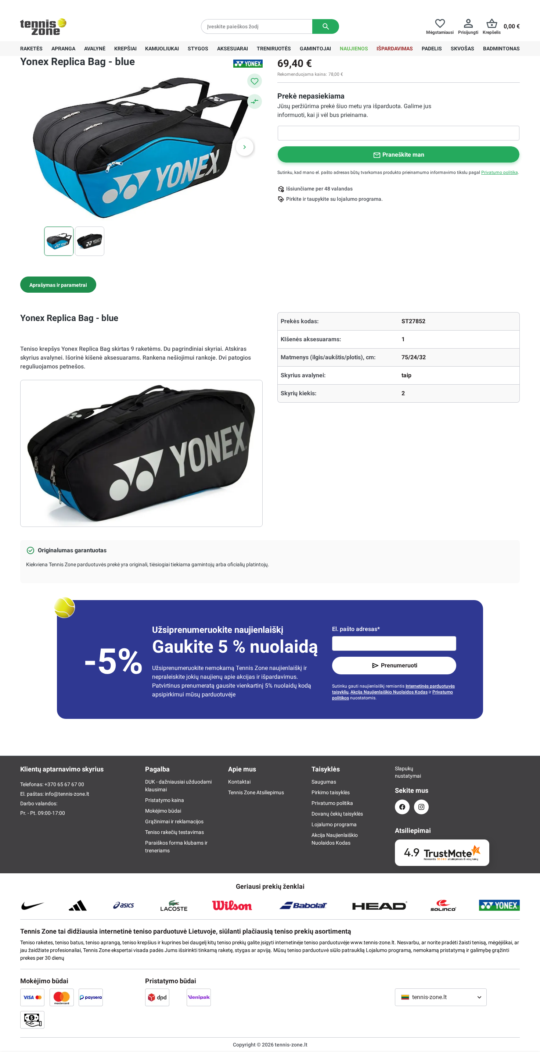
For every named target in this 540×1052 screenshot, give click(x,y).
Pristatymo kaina (164, 800)
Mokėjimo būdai (163, 811)
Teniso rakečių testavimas (174, 832)
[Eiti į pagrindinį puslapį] (43, 26)
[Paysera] (91, 997)
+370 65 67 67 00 (75, 6)
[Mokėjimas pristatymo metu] (32, 1019)
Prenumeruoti (399, 665)
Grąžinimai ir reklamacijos (174, 821)
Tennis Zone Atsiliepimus (256, 792)
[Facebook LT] (402, 806)
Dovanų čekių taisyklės (337, 814)
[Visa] (32, 997)
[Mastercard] (62, 997)
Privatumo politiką (499, 172)
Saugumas (324, 782)
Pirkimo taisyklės (331, 792)
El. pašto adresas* (356, 628)
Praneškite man (403, 154)
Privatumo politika (332, 803)
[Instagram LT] (421, 806)
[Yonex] (248, 64)
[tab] (58, 285)
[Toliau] (244, 147)
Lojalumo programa (334, 824)
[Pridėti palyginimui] (254, 101)
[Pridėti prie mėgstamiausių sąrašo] (254, 81)
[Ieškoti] (325, 26)
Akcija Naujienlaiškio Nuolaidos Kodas (389, 692)
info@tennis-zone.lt (67, 794)
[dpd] (157, 997)
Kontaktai (239, 782)
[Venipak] (199, 997)
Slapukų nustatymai (402, 772)
